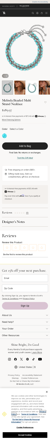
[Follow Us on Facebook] (15, 360)
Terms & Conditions (10, 298)
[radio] (4, 135)
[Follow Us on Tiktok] (33, 360)
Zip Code (8, 288)
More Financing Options (11, 120)
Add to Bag (25, 146)
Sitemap (15, 378)
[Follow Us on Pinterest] (27, 360)
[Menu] (46, 13)
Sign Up (25, 305)
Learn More (37, 352)
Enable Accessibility (40, 2)
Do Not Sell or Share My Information (25, 381)
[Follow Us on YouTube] (40, 360)
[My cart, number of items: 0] (41, 13)
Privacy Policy (29, 298)
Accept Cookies (25, 435)
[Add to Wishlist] (45, 102)
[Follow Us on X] (21, 360)
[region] (25, 414)
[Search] (33, 13)
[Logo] (4, 12)
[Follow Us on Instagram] (9, 360)
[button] (7, 248)
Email (6, 278)
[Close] (47, 392)
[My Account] (37, 13)
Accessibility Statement (32, 375)
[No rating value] (20, 212)
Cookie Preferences (29, 378)
